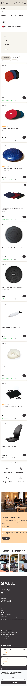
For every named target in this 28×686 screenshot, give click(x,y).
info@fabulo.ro (7, 593)
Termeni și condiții (5, 636)
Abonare (6, 538)
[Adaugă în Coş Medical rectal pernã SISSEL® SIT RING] (24, 375)
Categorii (3, 8)
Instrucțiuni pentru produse (7, 638)
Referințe (3, 612)
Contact (3, 607)
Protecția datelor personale (7, 634)
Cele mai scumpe (5, 60)
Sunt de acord (13, 682)
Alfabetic (14, 60)
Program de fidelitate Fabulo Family (9, 618)
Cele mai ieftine (16, 57)
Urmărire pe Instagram (14, 550)
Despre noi (3, 608)
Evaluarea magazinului (6, 614)
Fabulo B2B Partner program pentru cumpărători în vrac (13, 619)
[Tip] (14, 194)
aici (8, 534)
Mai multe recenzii (7, 669)
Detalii (24, 97)
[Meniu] (25, 3)
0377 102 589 (7, 589)
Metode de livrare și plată (7, 630)
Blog (2, 610)
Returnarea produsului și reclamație (9, 632)
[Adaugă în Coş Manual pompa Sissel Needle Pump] (24, 336)
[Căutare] (14, 3)
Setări (13, 677)
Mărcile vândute (4, 616)
